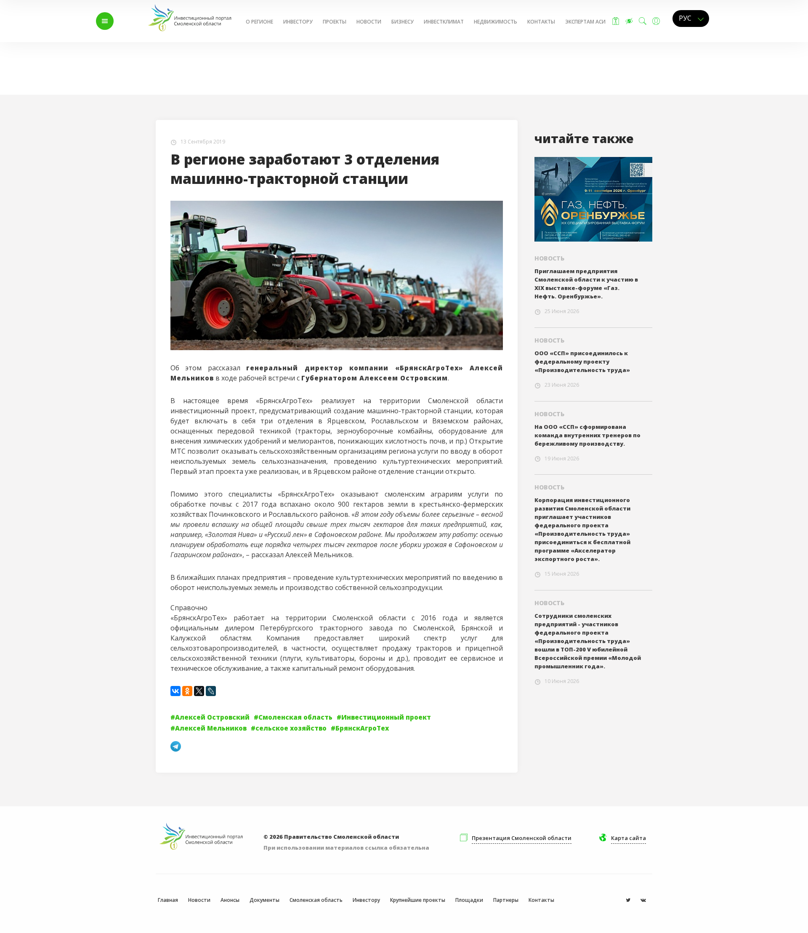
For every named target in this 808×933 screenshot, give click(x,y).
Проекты (334, 21)
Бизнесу (402, 21)
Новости (368, 21)
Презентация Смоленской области (521, 838)
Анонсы (230, 900)
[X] (199, 691)
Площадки (469, 900)
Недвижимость (495, 21)
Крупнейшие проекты (417, 900)
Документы (264, 900)
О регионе (259, 21)
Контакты (541, 21)
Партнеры (505, 900)
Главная (146, 59)
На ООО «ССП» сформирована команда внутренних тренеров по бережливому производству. (587, 435)
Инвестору (298, 21)
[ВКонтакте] (175, 691)
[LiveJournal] (211, 691)
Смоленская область (316, 900)
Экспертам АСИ (585, 21)
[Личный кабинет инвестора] (656, 21)
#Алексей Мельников (208, 728)
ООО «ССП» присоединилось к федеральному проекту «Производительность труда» (582, 361)
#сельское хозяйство (289, 728)
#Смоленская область (293, 717)
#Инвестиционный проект (384, 717)
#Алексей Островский (210, 717)
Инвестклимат (444, 21)
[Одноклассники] (187, 691)
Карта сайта (628, 838)
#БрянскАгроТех (360, 728)
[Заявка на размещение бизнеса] (615, 21)
